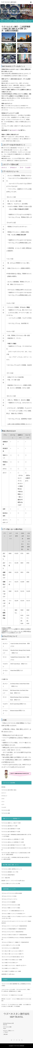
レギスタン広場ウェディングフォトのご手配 (11, 883)
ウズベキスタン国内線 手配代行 (8, 874)
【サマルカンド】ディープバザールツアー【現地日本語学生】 (14, 926)
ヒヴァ (3, 804)
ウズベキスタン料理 (6, 810)
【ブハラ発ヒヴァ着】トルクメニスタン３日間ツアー (13, 951)
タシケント (4, 167)
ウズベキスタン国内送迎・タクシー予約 (10, 871)
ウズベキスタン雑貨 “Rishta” (7, 1027)
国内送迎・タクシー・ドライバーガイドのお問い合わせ (13, 880)
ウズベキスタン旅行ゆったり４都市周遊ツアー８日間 (13, 842)
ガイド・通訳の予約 (6, 877)
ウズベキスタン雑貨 (6, 813)
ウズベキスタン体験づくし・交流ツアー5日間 (11, 822)
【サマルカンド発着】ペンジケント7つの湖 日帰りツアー (13, 913)
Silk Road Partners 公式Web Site (8, 1024)
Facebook (14, 1040)
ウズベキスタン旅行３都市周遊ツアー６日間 (11, 828)
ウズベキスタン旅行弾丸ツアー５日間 (9, 825)
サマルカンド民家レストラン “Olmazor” (8, 1031)
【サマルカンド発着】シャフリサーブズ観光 (11, 907)
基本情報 (3, 787)
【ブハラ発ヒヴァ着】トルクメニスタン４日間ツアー (13, 953)
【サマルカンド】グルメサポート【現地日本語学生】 (13, 931)
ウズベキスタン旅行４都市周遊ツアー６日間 (11, 831)
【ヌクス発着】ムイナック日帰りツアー (10, 968)
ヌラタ (3, 798)
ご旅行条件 (5, 1034)
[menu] (31, 2)
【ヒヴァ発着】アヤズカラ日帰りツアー (10, 962)
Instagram (16, 1040)
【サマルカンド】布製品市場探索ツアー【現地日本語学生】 (14, 928)
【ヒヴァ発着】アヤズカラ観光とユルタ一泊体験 (12, 959)
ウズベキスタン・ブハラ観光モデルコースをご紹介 (12, 995)
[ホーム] (2, 20)
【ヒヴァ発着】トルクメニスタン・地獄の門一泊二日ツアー (14, 965)
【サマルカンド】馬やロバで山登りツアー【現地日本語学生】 (14, 934)
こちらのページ (15, 130)
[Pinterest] (19, 1040)
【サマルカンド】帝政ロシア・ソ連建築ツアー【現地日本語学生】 (15, 942)
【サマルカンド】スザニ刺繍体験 (8, 902)
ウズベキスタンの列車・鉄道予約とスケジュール (12, 869)
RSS (22, 1040)
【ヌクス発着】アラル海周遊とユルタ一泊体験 (11, 971)
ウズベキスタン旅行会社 (8, 2)
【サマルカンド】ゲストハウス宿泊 (9, 896)
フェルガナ (4, 807)
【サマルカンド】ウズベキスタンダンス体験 (11, 904)
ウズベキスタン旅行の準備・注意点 (9, 790)
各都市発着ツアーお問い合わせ (8, 974)
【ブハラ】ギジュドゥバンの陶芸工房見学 (10, 948)
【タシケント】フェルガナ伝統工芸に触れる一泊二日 (13, 956)
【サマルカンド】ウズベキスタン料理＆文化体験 (12, 893)
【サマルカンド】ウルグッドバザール (9, 899)
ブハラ (21, 167)
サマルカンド (13, 167)
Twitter (11, 1040)
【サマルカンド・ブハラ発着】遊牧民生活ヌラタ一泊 (13, 910)
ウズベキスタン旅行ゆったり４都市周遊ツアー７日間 (13, 839)
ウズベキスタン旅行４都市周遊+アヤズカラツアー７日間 (13, 845)
